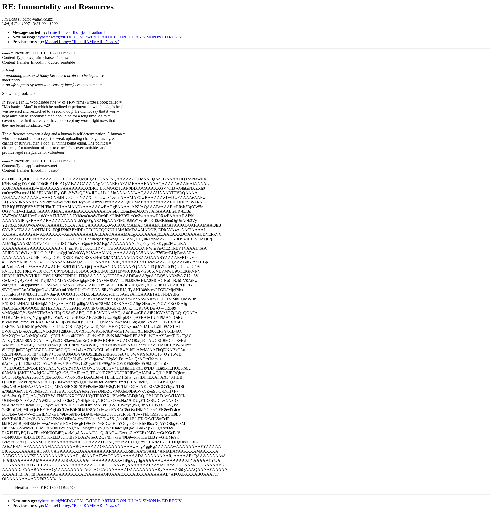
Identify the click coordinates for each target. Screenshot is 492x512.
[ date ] (53, 32)
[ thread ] (66, 32)
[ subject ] (82, 32)
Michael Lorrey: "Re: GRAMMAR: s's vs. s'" (82, 41)
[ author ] (97, 32)
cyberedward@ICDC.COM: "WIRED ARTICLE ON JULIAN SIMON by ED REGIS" (110, 37)
